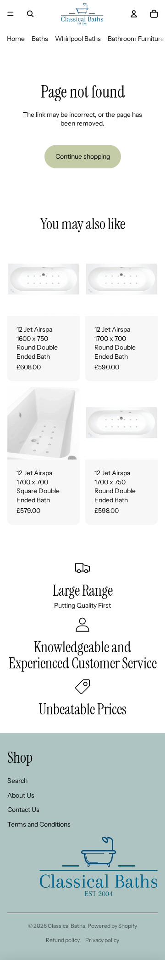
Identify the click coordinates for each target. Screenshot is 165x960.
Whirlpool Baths (78, 38)
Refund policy (63, 940)
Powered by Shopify (112, 925)
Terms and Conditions (39, 824)
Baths (40, 38)
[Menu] (10, 13)
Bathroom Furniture (136, 38)
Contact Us (23, 809)
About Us (20, 795)
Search (17, 780)
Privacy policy (102, 940)
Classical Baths (66, 925)
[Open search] (30, 14)
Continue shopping (82, 156)
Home (16, 38)
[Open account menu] (134, 14)
